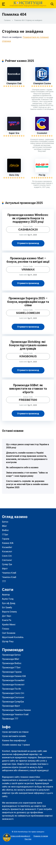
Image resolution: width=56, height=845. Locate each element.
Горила (5, 539)
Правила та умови (40, 836)
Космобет (7, 547)
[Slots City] (14, 171)
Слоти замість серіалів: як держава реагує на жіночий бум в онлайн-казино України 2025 (27, 484)
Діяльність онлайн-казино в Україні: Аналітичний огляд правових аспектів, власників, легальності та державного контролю (26, 457)
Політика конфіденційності (19, 836)
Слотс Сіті (7, 556)
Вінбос (5, 530)
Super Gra (14, 133)
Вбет (4, 526)
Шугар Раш (7, 641)
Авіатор (6, 594)
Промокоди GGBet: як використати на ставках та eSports (28, 388)
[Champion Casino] (42, 80)
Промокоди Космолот (13, 684)
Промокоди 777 (10, 718)
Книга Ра (6, 620)
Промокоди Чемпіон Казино (16, 710)
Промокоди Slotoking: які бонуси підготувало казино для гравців (28, 345)
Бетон (5, 521)
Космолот (7, 551)
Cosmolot (42, 133)
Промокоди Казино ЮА (14, 676)
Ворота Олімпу (9, 611)
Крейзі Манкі (8, 624)
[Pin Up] (42, 171)
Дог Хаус (6, 616)
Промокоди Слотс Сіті (13, 693)
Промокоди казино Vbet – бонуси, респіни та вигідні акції (28, 260)
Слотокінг (7, 560)
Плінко (5, 628)
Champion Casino (42, 83)
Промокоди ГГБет (11, 667)
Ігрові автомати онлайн (14, 736)
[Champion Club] (14, 80)
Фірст (5, 568)
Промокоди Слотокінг (13, 697)
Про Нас (28, 839)
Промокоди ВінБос (11, 663)
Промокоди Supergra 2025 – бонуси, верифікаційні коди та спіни (28, 302)
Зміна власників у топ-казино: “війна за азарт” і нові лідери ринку (27, 474)
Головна (7, 20)
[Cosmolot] (42, 129)
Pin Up (42, 175)
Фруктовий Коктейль (13, 637)
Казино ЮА (7, 543)
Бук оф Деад (8, 603)
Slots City (14, 175)
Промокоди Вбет (10, 659)
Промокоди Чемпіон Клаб (15, 714)
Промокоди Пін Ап (11, 689)
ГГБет (5, 534)
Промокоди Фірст (11, 706)
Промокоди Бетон (11, 655)
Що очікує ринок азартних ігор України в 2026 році (27, 446)
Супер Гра (7, 564)
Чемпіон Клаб (9, 573)
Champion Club (14, 83)
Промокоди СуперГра (13, 701)
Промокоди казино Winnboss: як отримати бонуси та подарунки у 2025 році (28, 218)
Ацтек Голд (7, 599)
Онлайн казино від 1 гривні (16, 744)
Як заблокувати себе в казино (22, 467)
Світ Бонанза (8, 633)
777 (4, 581)
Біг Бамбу (7, 607)
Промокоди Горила (11, 672)
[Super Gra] (14, 129)
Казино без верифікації (14, 740)
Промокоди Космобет (13, 680)
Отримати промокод (28, 243)
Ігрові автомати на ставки (15, 732)
